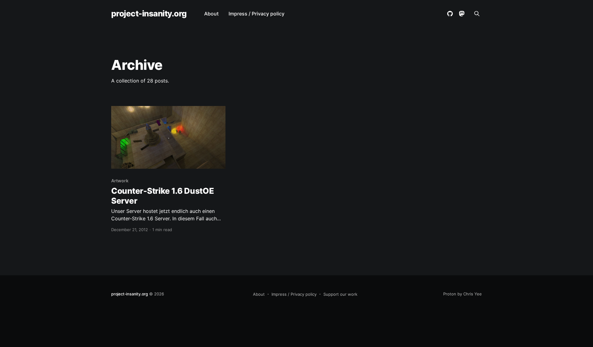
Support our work (340, 294)
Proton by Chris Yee (462, 293)
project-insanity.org (149, 14)
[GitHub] (450, 13)
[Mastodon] (462, 13)
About (211, 14)
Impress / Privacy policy (256, 14)
